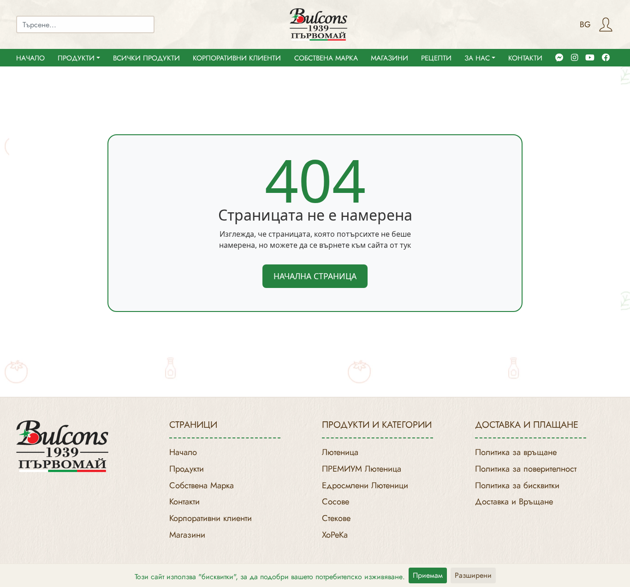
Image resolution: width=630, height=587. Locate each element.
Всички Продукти (146, 58)
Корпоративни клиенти (237, 58)
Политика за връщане (516, 452)
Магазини (389, 58)
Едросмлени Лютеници (365, 485)
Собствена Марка (326, 58)
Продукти (186, 468)
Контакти (525, 58)
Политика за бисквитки (517, 485)
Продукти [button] (76, 58)
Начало (30, 58)
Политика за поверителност (526, 468)
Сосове (335, 501)
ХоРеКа (335, 534)
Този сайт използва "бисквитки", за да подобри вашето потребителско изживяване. (270, 576)
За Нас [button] (477, 58)
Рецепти (436, 58)
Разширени (473, 575)
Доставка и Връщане (514, 501)
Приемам (428, 575)
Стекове (336, 518)
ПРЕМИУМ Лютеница (361, 468)
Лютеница (340, 452)
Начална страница (315, 276)
